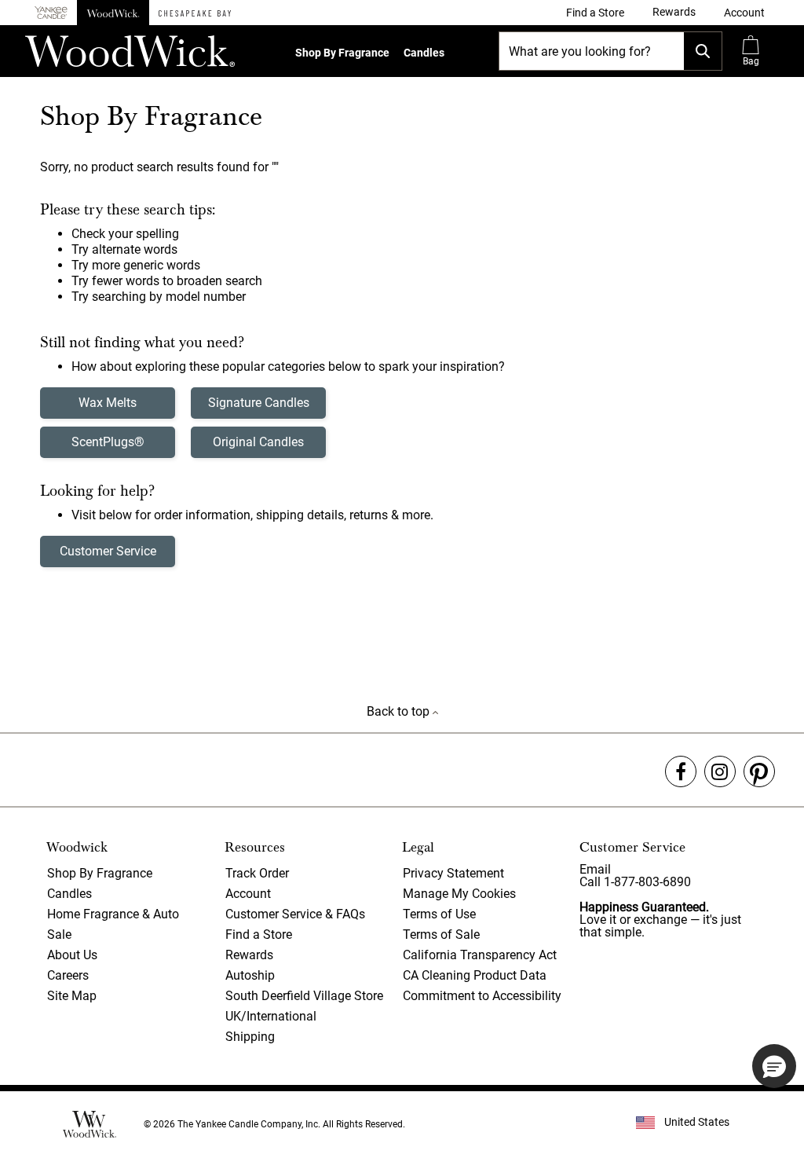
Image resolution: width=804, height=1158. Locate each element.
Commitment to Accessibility (482, 995)
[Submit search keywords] (703, 51)
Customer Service (108, 551)
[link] (595, 12)
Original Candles (258, 441)
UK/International (270, 1016)
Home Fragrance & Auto (113, 914)
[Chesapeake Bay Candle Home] (194, 12)
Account (248, 893)
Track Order (257, 873)
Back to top (400, 711)
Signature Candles (258, 402)
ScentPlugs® (107, 441)
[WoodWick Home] (113, 12)
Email (595, 869)
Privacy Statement (453, 873)
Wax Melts (108, 402)
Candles (424, 52)
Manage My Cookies (459, 893)
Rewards (249, 954)
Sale (59, 934)
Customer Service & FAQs (295, 914)
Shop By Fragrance (342, 52)
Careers (68, 975)
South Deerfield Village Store (304, 995)
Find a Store (258, 934)
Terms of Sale (441, 934)
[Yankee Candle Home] (51, 13)
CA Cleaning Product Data (474, 975)
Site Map (72, 995)
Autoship (250, 975)
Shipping (250, 1036)
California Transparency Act (480, 954)
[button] (744, 12)
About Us (72, 954)
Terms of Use (439, 914)
